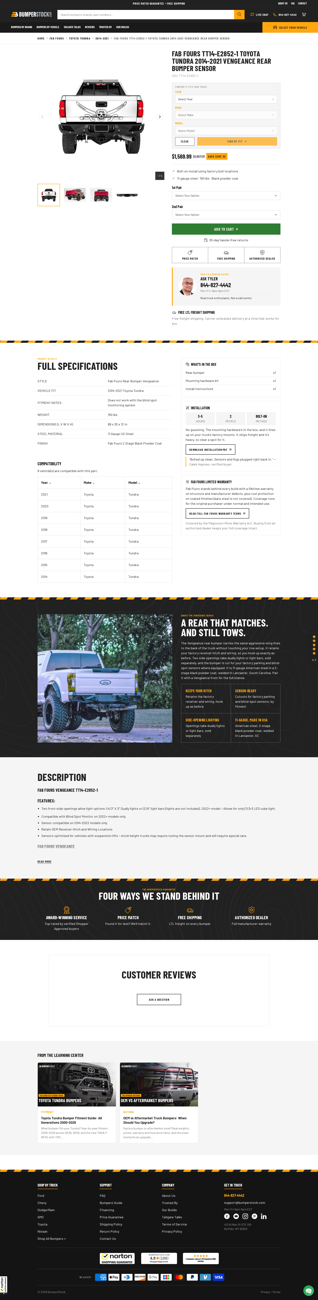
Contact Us (108, 1238)
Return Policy (109, 1231)
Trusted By (105, 27)
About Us (282, 3)
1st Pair (177, 187)
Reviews (90, 27)
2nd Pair (177, 206)
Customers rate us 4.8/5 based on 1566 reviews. (201, 1260)
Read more (45, 861)
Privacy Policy (172, 1231)
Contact (302, 3)
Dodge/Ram (46, 1210)
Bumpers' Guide (111, 1203)
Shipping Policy (111, 1224)
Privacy (265, 1292)
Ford (41, 1196)
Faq (292, 3)
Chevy (42, 1203)
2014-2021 (102, 38)
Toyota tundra (80, 38)
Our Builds (122, 27)
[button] (3, 1285)
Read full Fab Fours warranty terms (215, 513)
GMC (41, 1217)
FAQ (102, 1196)
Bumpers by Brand (21, 27)
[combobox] (145, 14)
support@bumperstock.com (244, 1202)
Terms (276, 1292)
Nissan (42, 1231)
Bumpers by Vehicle (48, 27)
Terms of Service (174, 1224)
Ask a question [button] (159, 999)
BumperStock (56, 1292)
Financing (107, 1210)
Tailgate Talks (72, 27)
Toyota (42, 1224)
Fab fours (57, 38)
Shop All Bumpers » (52, 1238)
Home (41, 38)
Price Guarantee (111, 1217)
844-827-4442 (215, 284)
